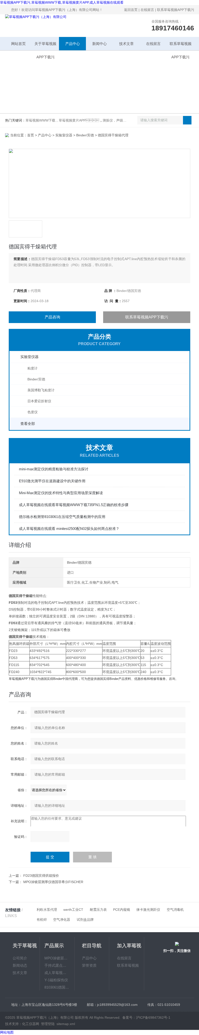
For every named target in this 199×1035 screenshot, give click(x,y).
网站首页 (18, 44)
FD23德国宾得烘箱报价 (41, 875)
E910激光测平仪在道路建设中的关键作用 (52, 481)
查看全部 (27, 423)
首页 (30, 135)
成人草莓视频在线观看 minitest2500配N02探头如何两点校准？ (69, 528)
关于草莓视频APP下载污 (45, 46)
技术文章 (126, 44)
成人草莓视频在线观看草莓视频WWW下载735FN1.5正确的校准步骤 (73, 505)
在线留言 (147, 10)
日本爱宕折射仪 (39, 401)
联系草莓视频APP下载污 (175, 10)
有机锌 (42, 919)
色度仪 (32, 412)
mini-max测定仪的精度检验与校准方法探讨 (53, 469)
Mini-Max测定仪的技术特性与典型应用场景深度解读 (61, 493)
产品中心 (72, 44)
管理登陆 (48, 1024)
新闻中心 (99, 44)
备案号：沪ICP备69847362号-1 (146, 1017)
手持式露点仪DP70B (57, 965)
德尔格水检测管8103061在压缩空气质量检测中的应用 (62, 517)
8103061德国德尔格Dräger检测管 (57, 987)
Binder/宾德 (85, 135)
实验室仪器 (63, 135)
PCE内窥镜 (121, 910)
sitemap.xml (66, 1024)
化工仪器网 (30, 1024)
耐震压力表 (98, 910)
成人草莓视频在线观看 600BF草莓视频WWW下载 (57, 973)
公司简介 (20, 958)
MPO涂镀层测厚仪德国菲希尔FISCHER (53, 882)
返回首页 (131, 10)
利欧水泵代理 (47, 910)
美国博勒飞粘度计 (41, 390)
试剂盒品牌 (85, 919)
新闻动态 (20, 965)
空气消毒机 (175, 910)
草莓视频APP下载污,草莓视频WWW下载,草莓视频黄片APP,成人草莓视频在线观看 (62, 2)
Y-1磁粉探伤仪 (56, 980)
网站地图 (7, 1032)
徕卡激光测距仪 (148, 910)
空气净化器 (61, 919)
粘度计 (32, 368)
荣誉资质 (89, 965)
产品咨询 (52, 317)
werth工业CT (73, 910)
